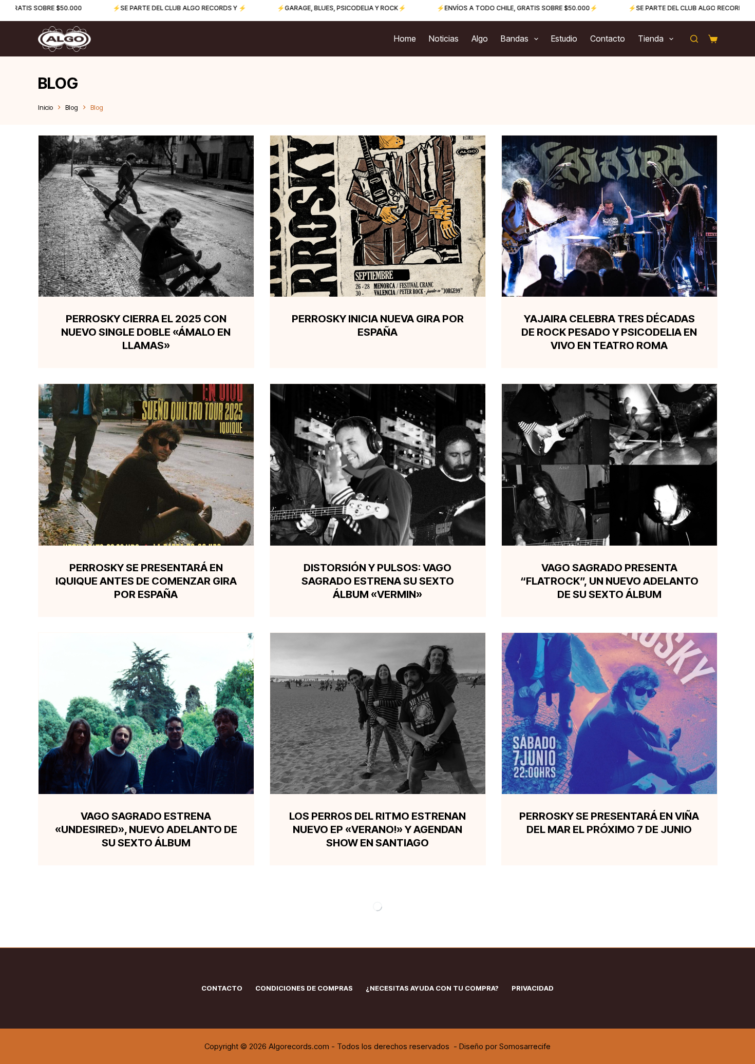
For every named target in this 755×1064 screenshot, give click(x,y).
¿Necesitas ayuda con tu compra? (432, 988)
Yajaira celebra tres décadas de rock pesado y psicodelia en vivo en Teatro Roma (609, 332)
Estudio (564, 38)
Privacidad (533, 988)
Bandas (514, 38)
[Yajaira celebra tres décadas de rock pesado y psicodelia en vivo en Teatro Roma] (609, 216)
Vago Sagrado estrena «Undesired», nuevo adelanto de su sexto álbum (146, 829)
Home (405, 38)
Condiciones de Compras (304, 988)
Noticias (444, 38)
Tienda (651, 38)
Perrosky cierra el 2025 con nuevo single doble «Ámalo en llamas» (146, 332)
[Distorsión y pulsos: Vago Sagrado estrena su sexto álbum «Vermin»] (377, 464)
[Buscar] (694, 39)
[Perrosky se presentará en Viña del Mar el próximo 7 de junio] (609, 713)
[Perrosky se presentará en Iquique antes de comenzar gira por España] (146, 464)
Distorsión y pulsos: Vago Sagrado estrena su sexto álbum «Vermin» (377, 581)
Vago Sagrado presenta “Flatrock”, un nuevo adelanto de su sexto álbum (609, 581)
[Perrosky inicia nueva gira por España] (377, 216)
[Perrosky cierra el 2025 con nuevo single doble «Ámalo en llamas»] (146, 216)
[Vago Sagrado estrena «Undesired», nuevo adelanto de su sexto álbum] (146, 713)
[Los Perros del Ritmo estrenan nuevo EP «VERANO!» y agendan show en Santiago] (377, 713)
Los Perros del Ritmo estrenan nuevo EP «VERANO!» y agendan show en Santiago (377, 829)
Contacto (607, 38)
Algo (479, 38)
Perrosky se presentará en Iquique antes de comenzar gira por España (146, 581)
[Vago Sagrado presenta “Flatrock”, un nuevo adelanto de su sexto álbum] (609, 464)
